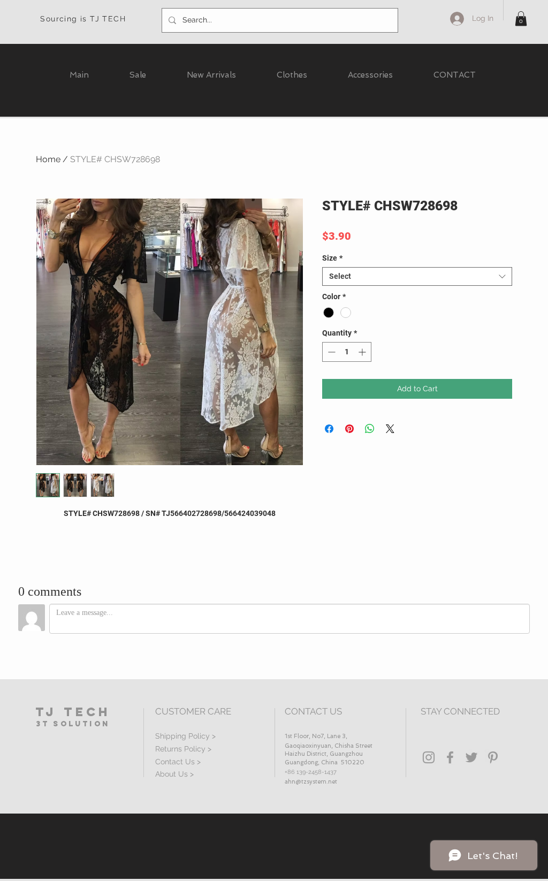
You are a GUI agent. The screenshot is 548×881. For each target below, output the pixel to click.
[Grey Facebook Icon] (450, 757)
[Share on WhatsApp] (369, 428)
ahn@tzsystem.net (311, 781)
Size (332, 258)
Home (48, 159)
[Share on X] (390, 428)
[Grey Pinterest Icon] (493, 757)
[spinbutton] (346, 352)
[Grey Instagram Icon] (429, 757)
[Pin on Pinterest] (349, 428)
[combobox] (417, 276)
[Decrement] (330, 352)
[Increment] (363, 352)
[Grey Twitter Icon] (471, 757)
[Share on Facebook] (329, 428)
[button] (521, 18)
